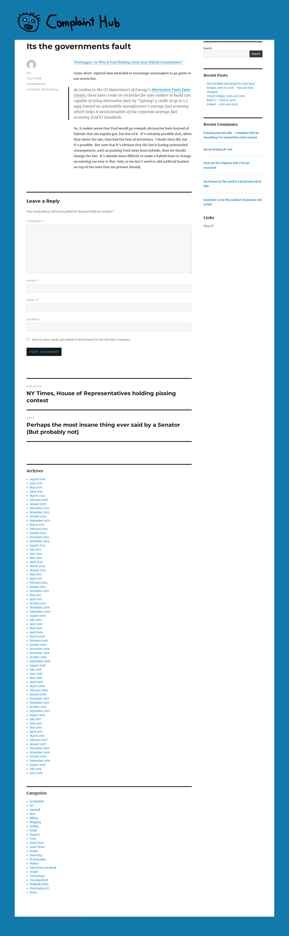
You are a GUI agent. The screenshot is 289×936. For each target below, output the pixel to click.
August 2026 (38, 479)
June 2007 (36, 723)
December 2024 (39, 537)
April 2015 (36, 578)
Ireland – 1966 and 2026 (222, 104)
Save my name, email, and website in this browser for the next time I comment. (81, 339)
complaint (33, 89)
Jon (29, 72)
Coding (34, 826)
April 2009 (36, 632)
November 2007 (40, 702)
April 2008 (36, 682)
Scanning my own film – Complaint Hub (229, 133)
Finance (35, 834)
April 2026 (36, 491)
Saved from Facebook (43, 867)
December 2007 (39, 698)
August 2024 (37, 545)
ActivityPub (37, 801)
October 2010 (38, 603)
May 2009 (36, 628)
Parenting (36, 855)
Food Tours (37, 843)
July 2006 (35, 769)
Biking (34, 818)
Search (207, 48)
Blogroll (208, 226)
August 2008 (37, 665)
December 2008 (39, 649)
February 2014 (38, 582)
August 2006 (38, 764)
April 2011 (36, 599)
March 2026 (37, 495)
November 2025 (40, 512)
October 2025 (38, 516)
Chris (207, 163)
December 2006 (40, 748)
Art (32, 805)
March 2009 (37, 636)
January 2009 (38, 644)
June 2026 (36, 483)
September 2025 (40, 520)
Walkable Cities (39, 884)
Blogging (35, 822)
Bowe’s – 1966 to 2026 (221, 100)
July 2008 (35, 669)
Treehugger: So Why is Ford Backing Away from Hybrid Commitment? (128, 62)
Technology (37, 876)
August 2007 (37, 715)
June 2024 (36, 553)
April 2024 (36, 562)
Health (34, 851)
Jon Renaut (210, 181)
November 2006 (40, 752)
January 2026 (38, 504)
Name (32, 280)
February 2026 (39, 500)
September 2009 (40, 611)
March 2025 (37, 524)
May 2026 (36, 487)
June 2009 (36, 624)
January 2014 (38, 587)
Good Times (37, 847)
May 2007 (36, 727)
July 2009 (35, 620)
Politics (34, 863)
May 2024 (36, 558)
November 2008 (40, 653)
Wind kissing (49, 89)
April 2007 (36, 731)
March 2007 (37, 736)
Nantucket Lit (212, 200)
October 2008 (38, 657)
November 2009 (40, 607)
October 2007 (38, 707)
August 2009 (38, 615)
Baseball (35, 809)
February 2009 (39, 640)
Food (33, 838)
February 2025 (39, 529)
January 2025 (38, 533)
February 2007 (39, 740)
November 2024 (40, 541)
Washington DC (39, 888)
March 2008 (37, 686)
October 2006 (38, 756)
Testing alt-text (222, 149)
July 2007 (35, 719)
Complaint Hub (36, 918)
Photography (38, 859)
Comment (35, 221)
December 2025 (39, 508)
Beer (32, 814)
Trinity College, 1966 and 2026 (226, 96)
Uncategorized (36, 83)
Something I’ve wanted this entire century (230, 137)
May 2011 (35, 595)
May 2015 (35, 574)
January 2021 (38, 570)
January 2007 (38, 744)
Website (33, 319)
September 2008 (40, 661)
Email (32, 300)
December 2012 (39, 591)
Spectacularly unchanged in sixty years (231, 83)
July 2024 (35, 549)
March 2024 (37, 566)
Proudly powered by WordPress (68, 918)
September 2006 (40, 760)
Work (33, 892)
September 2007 (40, 711)
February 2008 (39, 690)
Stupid (34, 872)
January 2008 (38, 694)
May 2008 (36, 678)
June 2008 (36, 673)
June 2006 (36, 773)
